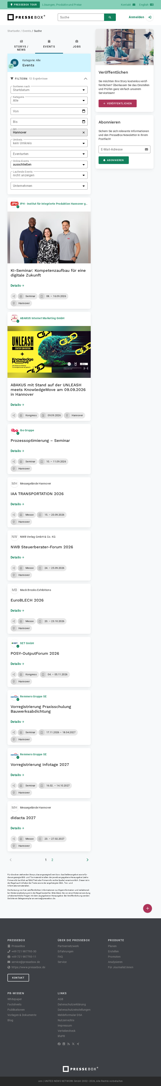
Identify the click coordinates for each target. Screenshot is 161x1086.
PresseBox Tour (25, 4)
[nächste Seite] (87, 860)
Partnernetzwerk (68, 946)
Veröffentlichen (119, 103)
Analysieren (115, 962)
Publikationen (16, 1009)
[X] (73, 1044)
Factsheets (14, 1004)
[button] (14, 296)
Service (62, 962)
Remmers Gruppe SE (33, 696)
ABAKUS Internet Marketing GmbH (42, 318)
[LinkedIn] (64, 1044)
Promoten (114, 956)
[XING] (78, 1044)
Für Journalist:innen (120, 967)
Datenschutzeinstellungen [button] (74, 1009)
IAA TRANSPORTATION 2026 (37, 493)
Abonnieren (115, 160)
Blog (10, 1020)
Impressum (65, 1025)
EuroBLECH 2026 (27, 600)
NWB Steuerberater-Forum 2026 (42, 547)
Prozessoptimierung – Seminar (40, 440)
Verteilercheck (67, 1030)
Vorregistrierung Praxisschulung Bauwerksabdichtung (41, 709)
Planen (112, 946)
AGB (60, 999)
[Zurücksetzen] (83, 132)
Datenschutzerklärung (72, 1004)
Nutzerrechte (66, 1020)
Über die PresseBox (74, 940)
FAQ (60, 956)
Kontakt (18, 977)
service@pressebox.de (45, 898)
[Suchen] (110, 17)
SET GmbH (27, 643)
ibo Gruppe (27, 430)
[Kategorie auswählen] (11, 66)
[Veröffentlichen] (147, 908)
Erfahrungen (66, 951)
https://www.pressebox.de (28, 967)
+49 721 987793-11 (24, 956)
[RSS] (68, 1044)
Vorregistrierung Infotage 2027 (40, 764)
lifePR (61, 1036)
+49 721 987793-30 (24, 951)
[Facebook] (59, 1044)
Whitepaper (14, 999)
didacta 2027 (23, 817)
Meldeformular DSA (70, 1015)
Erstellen (113, 951)
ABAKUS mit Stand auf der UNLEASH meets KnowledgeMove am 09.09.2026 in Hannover (48, 390)
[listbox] (49, 90)
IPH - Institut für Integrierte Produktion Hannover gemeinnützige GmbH (66, 203)
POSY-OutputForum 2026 (35, 653)
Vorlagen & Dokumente (21, 1015)
